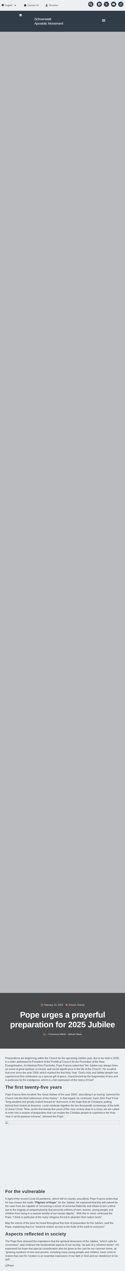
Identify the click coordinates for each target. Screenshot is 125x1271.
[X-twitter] (106, 4)
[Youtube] (113, 4)
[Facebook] (99, 4)
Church (72, 1005)
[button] (90, 4)
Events (80, 1005)
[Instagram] (120, 4)
